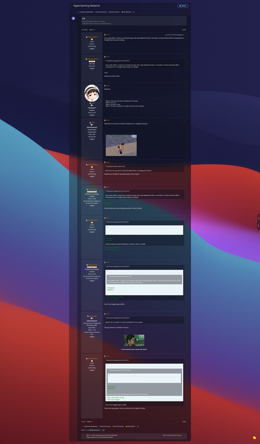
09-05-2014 (107, 187)
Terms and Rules (171, 435)
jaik (92, 103)
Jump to (83, 430)
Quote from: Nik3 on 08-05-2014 (116, 166)
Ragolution (92, 189)
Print (184, 30)
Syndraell (93, 316)
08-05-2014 (107, 85)
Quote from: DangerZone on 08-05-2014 (118, 318)
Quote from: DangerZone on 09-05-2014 (118, 266)
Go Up (83, 421)
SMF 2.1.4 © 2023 (91, 435)
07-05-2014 (107, 34)
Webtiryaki (114, 435)
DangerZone (93, 37)
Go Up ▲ (179, 435)
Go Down (85, 30)
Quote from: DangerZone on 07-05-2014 (118, 61)
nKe (92, 122)
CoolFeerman (92, 59)
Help (164, 435)
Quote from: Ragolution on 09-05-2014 (117, 222)
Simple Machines (100, 435)
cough (106, 72)
